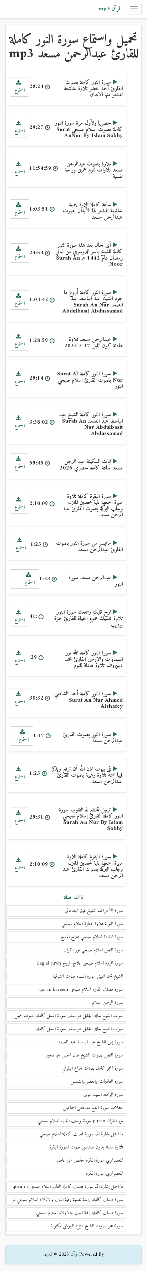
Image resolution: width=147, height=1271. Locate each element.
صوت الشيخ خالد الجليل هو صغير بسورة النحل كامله (79, 1029)
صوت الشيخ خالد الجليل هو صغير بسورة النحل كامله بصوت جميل (68, 1015)
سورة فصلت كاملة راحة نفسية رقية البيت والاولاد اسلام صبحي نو (67, 1199)
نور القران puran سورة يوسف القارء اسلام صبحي (80, 1121)
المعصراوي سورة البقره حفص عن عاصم (90, 1160)
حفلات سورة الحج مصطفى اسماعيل (93, 1107)
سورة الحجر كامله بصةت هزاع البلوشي (92, 1068)
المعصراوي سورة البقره (104, 1173)
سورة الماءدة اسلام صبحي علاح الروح (92, 937)
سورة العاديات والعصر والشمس (96, 1081)
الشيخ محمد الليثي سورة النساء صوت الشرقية (88, 976)
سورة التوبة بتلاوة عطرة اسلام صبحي (92, 923)
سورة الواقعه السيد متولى (103, 1094)
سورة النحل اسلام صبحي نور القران (93, 950)
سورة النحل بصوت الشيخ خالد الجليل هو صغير (84, 1055)
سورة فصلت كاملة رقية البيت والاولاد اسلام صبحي (79, 1212)
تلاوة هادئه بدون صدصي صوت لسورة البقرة (86, 1147)
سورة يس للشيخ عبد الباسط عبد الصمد (90, 1042)
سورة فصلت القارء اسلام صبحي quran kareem (81, 989)
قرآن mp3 (109, 9)
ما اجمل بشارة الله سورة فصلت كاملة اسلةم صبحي (81, 1134)
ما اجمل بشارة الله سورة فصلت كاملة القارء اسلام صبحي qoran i (67, 1186)
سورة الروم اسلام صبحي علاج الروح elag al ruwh (79, 963)
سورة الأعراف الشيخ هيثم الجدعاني (94, 910)
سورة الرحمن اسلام (107, 1002)
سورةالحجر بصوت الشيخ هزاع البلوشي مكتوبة (87, 1226)
